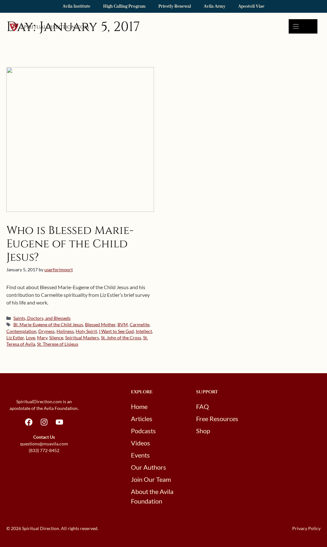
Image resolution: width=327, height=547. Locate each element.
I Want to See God (116, 331)
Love (30, 337)
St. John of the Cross (121, 337)
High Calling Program (124, 6)
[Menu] (303, 26)
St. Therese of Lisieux (57, 344)
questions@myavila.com (44, 443)
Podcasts (143, 431)
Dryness (46, 331)
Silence (56, 337)
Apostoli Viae (251, 6)
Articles (141, 418)
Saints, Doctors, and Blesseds (42, 318)
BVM (123, 324)
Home (139, 406)
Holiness (65, 331)
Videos (140, 443)
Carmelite (139, 324)
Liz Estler (15, 337)
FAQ (202, 406)
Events (140, 455)
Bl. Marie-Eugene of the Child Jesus (48, 324)
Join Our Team (151, 479)
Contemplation (21, 331)
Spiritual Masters (82, 337)
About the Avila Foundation (152, 496)
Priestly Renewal (174, 6)
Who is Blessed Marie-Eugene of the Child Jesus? (69, 244)
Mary (42, 337)
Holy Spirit (86, 331)
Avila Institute (76, 6)
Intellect (144, 331)
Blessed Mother (100, 324)
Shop (203, 431)
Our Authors (148, 467)
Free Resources (217, 418)
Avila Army (214, 6)
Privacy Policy (306, 528)
